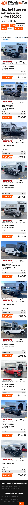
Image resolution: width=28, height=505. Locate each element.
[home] (14, 3)
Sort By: (4, 32)
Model (10, 29)
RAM (4, 29)
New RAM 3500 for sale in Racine (9, 498)
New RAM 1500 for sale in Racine (9, 496)
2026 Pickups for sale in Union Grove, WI (11, 488)
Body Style (20, 25)
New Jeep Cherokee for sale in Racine (10, 501)
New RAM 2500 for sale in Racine (9, 499)
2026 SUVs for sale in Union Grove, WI (10, 486)
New (13, 25)
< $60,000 (19, 29)
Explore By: (5, 25)
